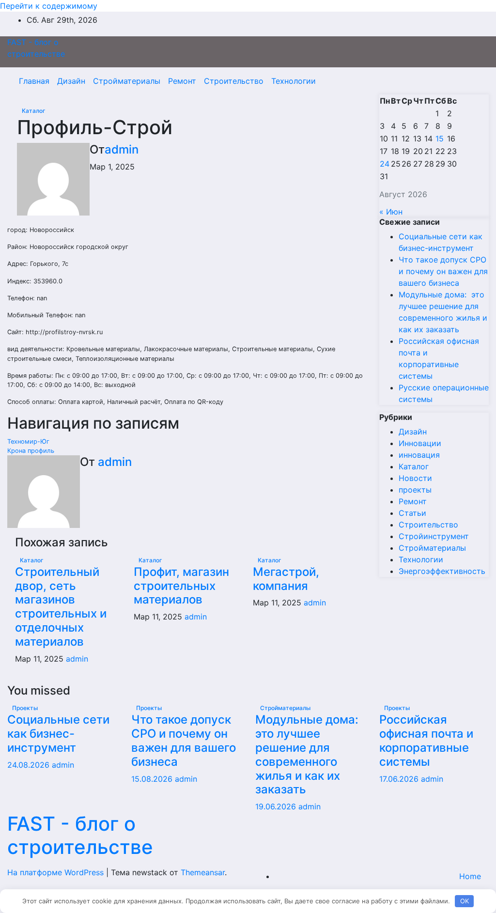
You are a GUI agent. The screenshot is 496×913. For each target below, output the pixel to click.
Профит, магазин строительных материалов (181, 586)
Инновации (420, 443)
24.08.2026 (29, 765)
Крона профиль (30, 450)
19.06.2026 (276, 806)
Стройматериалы (126, 81)
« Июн (391, 212)
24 (384, 164)
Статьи (412, 513)
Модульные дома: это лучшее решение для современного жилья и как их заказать (308, 754)
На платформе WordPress (56, 872)
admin (122, 149)
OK (464, 901)
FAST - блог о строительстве (80, 835)
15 (439, 138)
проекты (415, 490)
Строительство (234, 81)
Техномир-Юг (28, 441)
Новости (415, 478)
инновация (419, 455)
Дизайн (71, 81)
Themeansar (203, 872)
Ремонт (182, 81)
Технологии (293, 81)
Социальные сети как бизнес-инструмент (58, 733)
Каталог (34, 110)
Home (470, 876)
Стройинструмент (434, 536)
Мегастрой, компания (286, 579)
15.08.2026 (153, 779)
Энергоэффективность (442, 571)
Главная (34, 81)
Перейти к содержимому (48, 6)
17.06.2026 (400, 779)
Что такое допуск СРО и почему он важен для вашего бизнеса (443, 271)
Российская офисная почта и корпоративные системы (426, 740)
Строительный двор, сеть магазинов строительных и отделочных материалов (61, 607)
